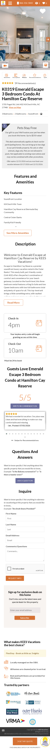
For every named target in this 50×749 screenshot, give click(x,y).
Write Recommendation (25, 406)
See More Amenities (18, 232)
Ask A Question (25, 481)
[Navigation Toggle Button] (10, 3)
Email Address (12, 535)
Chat (45, 742)
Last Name (11, 524)
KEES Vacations (43, 729)
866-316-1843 (26, 3)
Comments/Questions (16, 546)
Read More (13, 302)
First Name (11, 513)
